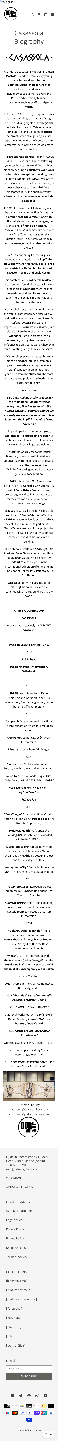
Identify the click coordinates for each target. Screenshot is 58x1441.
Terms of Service (17, 1257)
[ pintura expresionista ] (21, 1299)
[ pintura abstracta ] (19, 1290)
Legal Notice (14, 1220)
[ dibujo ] (12, 1336)
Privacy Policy (15, 1229)
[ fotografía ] (14, 1308)
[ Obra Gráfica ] (15, 1345)
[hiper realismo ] (16, 1281)
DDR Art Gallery (33, 1430)
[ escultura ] (13, 1318)
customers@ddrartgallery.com (29, 1114)
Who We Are (14, 1178)
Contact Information (19, 1211)
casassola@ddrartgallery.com (29, 1109)
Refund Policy (15, 1238)
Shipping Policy (16, 1248)
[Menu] (52, 14)
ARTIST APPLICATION (19, 1187)
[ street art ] (13, 1327)
